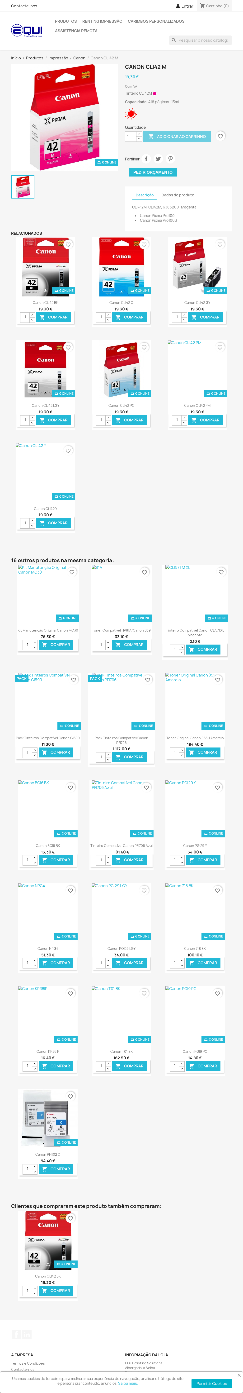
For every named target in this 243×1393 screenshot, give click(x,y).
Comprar (53, 317)
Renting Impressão (102, 21)
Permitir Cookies (211, 1383)
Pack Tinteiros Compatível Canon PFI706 (121, 740)
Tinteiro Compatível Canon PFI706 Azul (121, 845)
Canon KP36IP (48, 1051)
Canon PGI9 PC (195, 1051)
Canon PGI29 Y (195, 845)
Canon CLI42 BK (45, 302)
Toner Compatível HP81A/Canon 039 (121, 630)
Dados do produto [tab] (178, 195)
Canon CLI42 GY (197, 302)
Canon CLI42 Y (45, 508)
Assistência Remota (76, 30)
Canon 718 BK (195, 948)
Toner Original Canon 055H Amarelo (195, 738)
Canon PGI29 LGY (121, 948)
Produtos (66, 21)
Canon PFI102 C (47, 1154)
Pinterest (170, 159)
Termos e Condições (28, 1363)
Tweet (158, 159)
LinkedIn (27, 1334)
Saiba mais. (128, 1383)
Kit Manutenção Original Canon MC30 (48, 630)
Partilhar (146, 159)
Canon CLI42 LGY (45, 405)
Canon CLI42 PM (197, 405)
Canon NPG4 (47, 948)
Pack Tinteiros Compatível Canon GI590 (48, 738)
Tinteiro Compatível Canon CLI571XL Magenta (195, 632)
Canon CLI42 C (121, 302)
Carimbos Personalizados (156, 21)
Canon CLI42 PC (121, 405)
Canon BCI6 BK (48, 845)
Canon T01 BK (121, 1051)
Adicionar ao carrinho (177, 136)
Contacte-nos (24, 6)
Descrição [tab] (145, 195)
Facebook (16, 1334)
